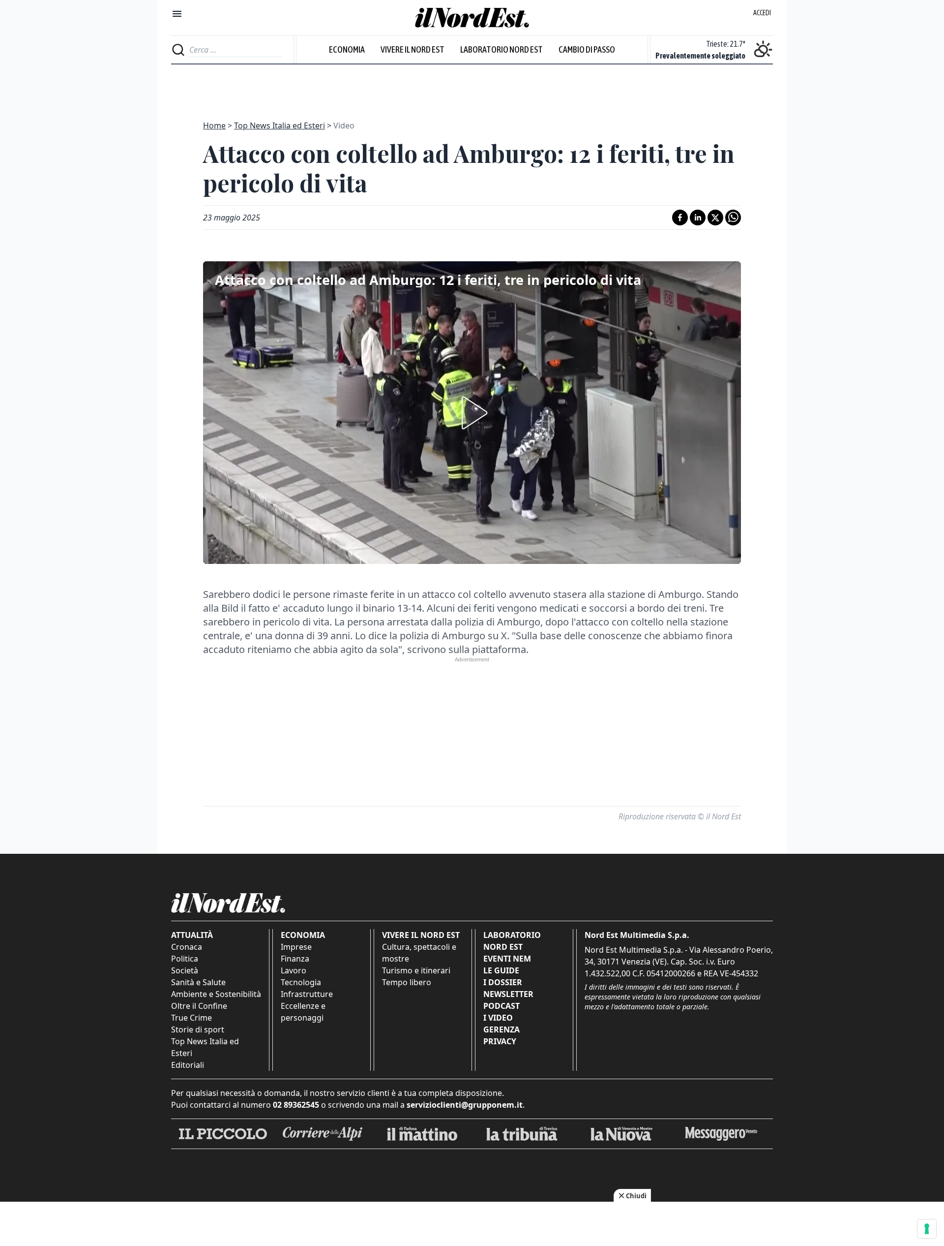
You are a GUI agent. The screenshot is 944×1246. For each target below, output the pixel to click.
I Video (498, 1017)
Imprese (296, 946)
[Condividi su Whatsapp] (733, 217)
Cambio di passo (587, 49)
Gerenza (501, 1029)
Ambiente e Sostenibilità (216, 994)
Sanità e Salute (198, 982)
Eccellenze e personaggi (303, 1011)
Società (184, 970)
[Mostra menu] (177, 14)
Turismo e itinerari (416, 970)
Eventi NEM (507, 958)
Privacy (499, 1041)
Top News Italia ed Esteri (279, 125)
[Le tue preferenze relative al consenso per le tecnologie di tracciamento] (926, 1228)
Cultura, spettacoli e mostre (419, 952)
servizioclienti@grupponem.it (465, 1104)
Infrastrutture (307, 994)
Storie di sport (197, 1029)
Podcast (501, 1005)
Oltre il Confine (199, 1005)
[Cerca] (178, 49)
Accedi (762, 13)
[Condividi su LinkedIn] (698, 217)
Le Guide (501, 970)
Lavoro (293, 970)
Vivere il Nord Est (412, 49)
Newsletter (508, 994)
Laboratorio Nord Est (501, 49)
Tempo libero (406, 982)
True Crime (191, 1017)
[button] (472, 412)
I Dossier (502, 982)
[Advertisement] (472, 86)
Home (214, 125)
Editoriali (187, 1064)
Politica (184, 958)
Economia (347, 49)
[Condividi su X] (715, 217)
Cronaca (186, 946)
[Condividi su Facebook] (680, 217)
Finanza (295, 958)
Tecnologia (301, 982)
